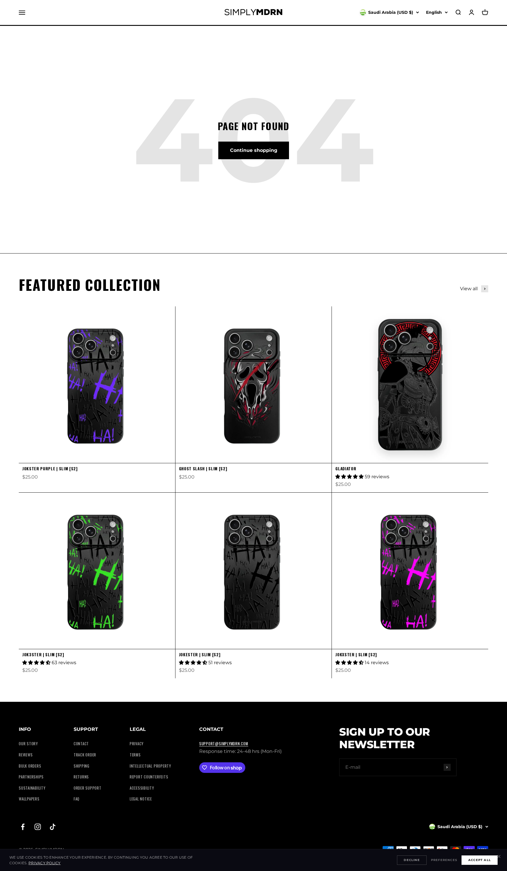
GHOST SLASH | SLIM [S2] (203, 468)
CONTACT (81, 743)
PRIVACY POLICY (44, 863)
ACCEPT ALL (479, 860)
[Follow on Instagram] (38, 827)
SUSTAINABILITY (32, 788)
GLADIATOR (345, 468)
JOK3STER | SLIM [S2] (43, 654)
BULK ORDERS (30, 766)
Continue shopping (253, 150)
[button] (350, 476)
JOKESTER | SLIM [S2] (200, 654)
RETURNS (81, 777)
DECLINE (412, 860)
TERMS (135, 755)
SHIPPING (81, 766)
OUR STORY (28, 743)
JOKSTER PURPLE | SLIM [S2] (50, 468)
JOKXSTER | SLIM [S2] (356, 654)
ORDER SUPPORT (88, 788)
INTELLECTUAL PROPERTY (150, 766)
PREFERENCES (444, 860)
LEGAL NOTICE (141, 799)
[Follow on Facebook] (23, 827)
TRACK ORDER (85, 755)
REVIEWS (26, 755)
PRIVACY (136, 743)
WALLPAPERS (29, 799)
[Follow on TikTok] (53, 827)
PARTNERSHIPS (31, 777)
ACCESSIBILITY (142, 788)
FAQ (77, 799)
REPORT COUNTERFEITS (149, 777)
